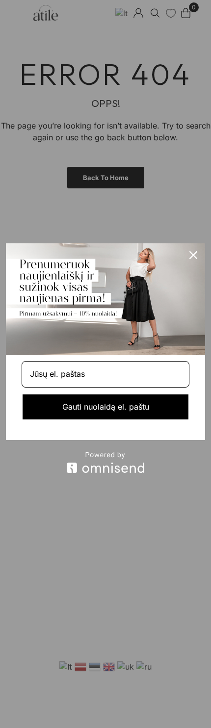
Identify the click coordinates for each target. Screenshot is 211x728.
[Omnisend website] (105, 462)
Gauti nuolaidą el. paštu (105, 407)
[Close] (193, 255)
